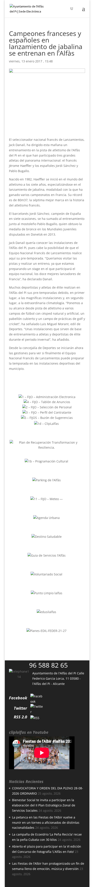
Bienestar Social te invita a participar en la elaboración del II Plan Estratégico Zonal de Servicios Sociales (43, 805)
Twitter (20, 708)
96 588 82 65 (48, 665)
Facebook (18, 697)
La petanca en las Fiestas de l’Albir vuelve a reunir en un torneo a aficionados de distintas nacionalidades (45, 822)
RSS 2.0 (20, 716)
